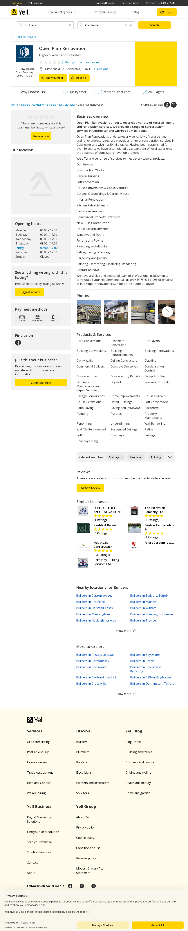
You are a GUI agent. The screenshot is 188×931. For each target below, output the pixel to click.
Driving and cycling (138, 772)
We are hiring (36, 793)
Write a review (89, 62)
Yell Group (86, 806)
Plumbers (82, 752)
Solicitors (82, 793)
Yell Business (35, 3)
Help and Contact (39, 783)
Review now (41, 136)
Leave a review (37, 762)
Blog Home (133, 742)
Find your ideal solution (43, 832)
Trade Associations (40, 772)
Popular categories (60, 12)
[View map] (41, 184)
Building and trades (138, 752)
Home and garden (137, 793)
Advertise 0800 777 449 (160, 3)
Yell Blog (133, 731)
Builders (82, 742)
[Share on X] (174, 105)
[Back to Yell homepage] (20, 12)
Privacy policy (85, 827)
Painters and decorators (92, 783)
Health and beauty (138, 783)
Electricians (84, 772)
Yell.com (17, 3)
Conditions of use (88, 848)
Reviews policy (86, 858)
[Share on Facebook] (167, 105)
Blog (136, 12)
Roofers (81, 762)
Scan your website (39, 842)
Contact (32, 863)
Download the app (105, 3)
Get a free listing (130, 3)
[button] (70, 25)
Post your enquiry (105, 12)
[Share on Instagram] (82, 886)
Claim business (41, 383)
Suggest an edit (29, 292)
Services (34, 731)
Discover (84, 731)
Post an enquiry (38, 752)
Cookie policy (85, 838)
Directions (101, 69)
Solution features (39, 852)
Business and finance (139, 762)
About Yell (83, 817)
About (31, 873)
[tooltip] (131, 25)
